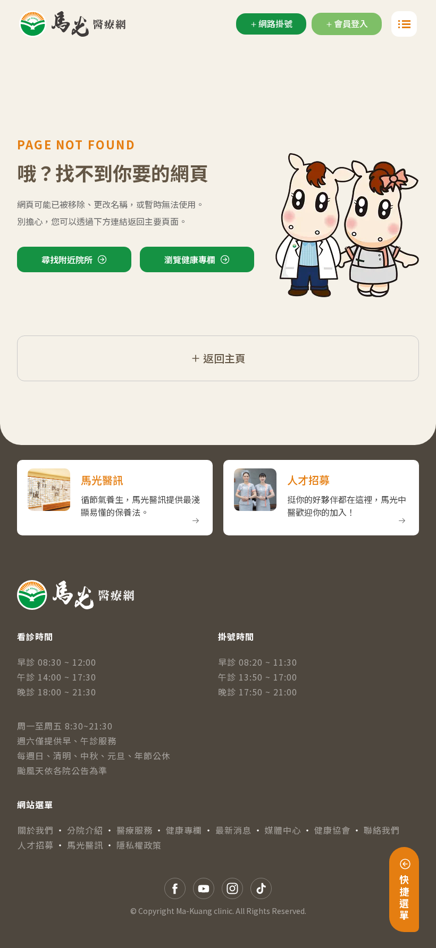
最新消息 (233, 830)
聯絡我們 (382, 830)
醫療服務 (134, 830)
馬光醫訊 (85, 844)
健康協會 (332, 830)
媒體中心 (283, 830)
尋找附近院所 (67, 259)
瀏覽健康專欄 (189, 259)
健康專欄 (184, 830)
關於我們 (36, 830)
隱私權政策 (139, 844)
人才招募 (36, 844)
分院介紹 (85, 830)
